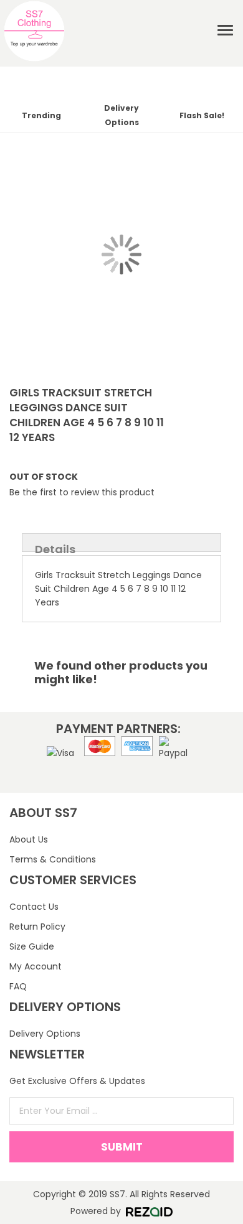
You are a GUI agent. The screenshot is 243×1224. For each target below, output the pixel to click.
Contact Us (34, 906)
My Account (35, 966)
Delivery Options (44, 1033)
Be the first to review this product (82, 492)
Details (55, 546)
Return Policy (37, 926)
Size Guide (31, 946)
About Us (28, 839)
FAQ (18, 986)
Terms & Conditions (52, 859)
